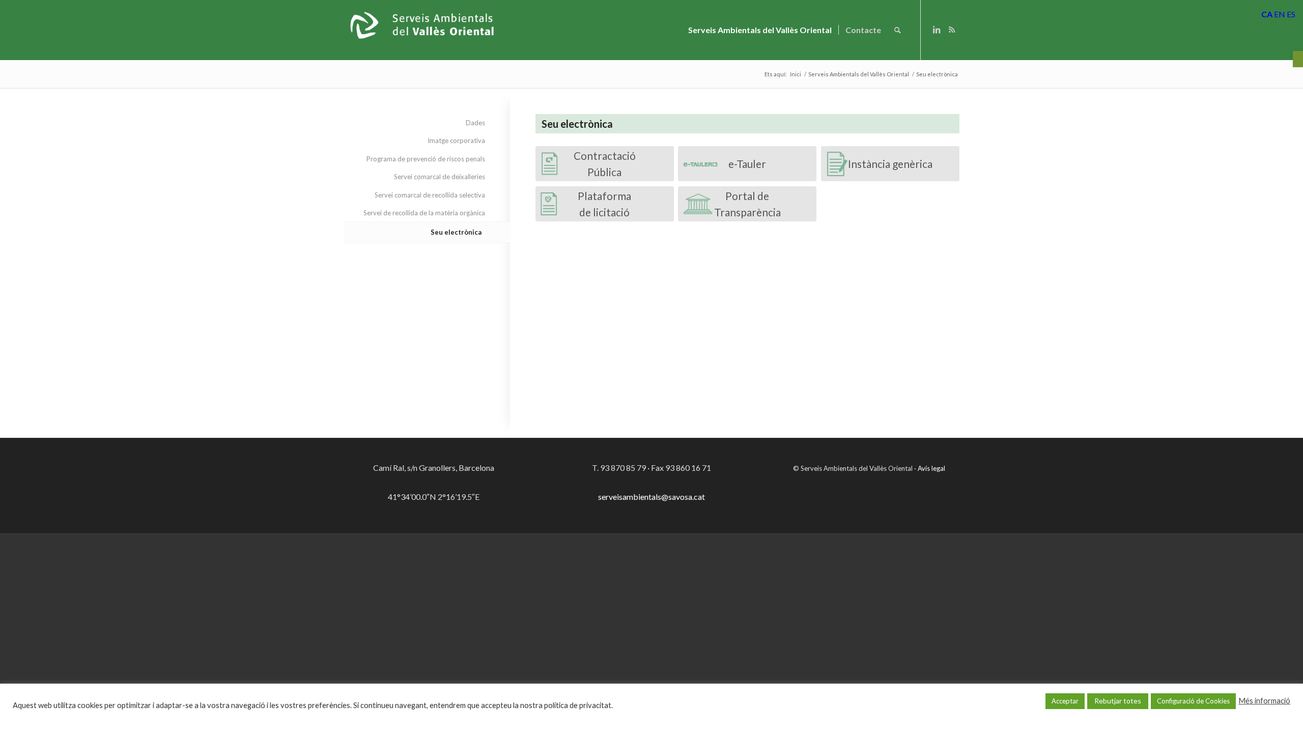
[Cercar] (898, 30)
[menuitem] (760, 30)
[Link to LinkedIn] (936, 29)
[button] (1298, 59)
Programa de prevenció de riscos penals (425, 159)
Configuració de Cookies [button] (1193, 701)
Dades (475, 123)
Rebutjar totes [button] (1117, 700)
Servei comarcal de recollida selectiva (430, 195)
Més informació (1264, 700)
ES (1291, 14)
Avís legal (931, 468)
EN (1279, 14)
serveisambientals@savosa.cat (651, 496)
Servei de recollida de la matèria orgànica (424, 213)
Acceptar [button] (1065, 701)
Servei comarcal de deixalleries (439, 177)
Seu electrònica (456, 232)
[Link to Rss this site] (951, 29)
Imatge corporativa (456, 140)
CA (1266, 14)
